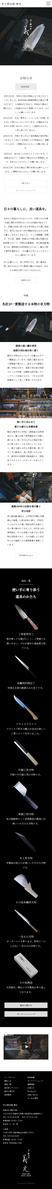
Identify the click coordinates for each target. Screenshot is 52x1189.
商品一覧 (7, 1084)
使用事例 (7, 1094)
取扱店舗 (30, 1077)
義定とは (7, 1080)
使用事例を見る (26, 555)
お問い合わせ (32, 1094)
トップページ (9, 1077)
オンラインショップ (26, 1014)
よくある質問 (32, 1098)
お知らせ (30, 1087)
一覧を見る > (26, 183)
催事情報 (30, 1084)
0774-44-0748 (13, 1117)
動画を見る (26, 280)
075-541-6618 (13, 1136)
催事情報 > (26, 86)
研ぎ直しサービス (11, 1087)
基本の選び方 (26, 1005)
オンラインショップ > (26, 190)
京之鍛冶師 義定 (11, 3)
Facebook (31, 1091)
